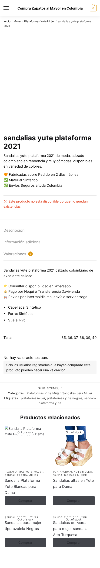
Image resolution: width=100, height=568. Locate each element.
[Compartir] (28, 559)
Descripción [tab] (13, 230)
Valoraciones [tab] (17, 253)
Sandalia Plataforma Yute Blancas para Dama (22, 486)
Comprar (25, 501)
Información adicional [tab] (22, 242)
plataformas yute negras (64, 398)
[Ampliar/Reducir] (5, 559)
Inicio (6, 21)
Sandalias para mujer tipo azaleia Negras (23, 525)
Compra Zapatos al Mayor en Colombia (50, 8)
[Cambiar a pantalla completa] (17, 559)
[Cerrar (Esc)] (40, 559)
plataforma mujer (33, 398)
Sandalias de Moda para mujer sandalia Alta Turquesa (70, 528)
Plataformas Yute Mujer (39, 21)
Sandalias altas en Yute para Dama (73, 483)
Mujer (17, 21)
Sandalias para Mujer (77, 393)
